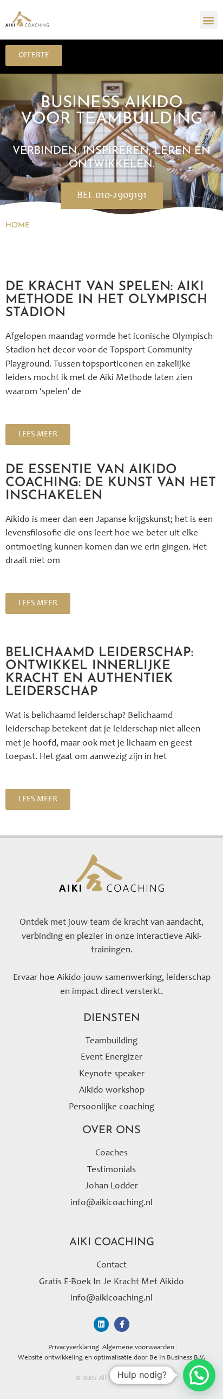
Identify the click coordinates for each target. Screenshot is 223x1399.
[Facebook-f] (121, 1324)
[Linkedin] (101, 1324)
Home (17, 225)
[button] (209, 20)
